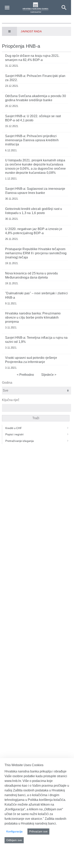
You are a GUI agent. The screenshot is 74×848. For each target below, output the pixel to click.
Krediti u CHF (13, 428)
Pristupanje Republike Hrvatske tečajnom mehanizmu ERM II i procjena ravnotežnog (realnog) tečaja (36, 253)
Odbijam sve (14, 840)
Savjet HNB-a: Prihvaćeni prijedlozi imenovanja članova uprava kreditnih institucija (32, 140)
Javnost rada (31, 31)
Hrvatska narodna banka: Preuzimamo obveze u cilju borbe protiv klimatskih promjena (33, 317)
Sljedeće (47, 374)
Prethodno (26, 374)
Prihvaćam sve (38, 831)
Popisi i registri (14, 434)
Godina (7, 382)
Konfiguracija (14, 831)
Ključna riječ (10, 400)
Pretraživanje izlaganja (19, 440)
